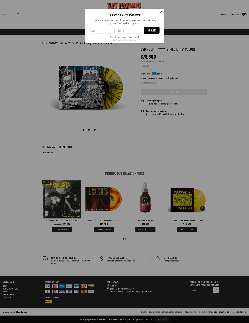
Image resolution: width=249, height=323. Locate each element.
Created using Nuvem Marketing (124, 40)
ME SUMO (152, 30)
